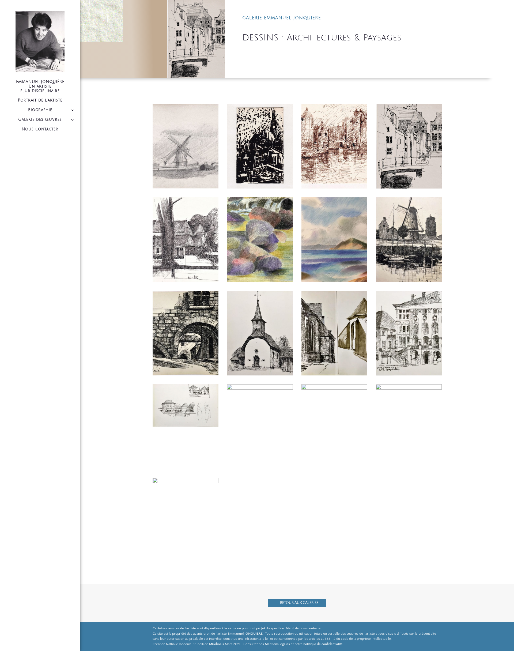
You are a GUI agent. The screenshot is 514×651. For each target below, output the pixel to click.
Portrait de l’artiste (40, 100)
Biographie (40, 110)
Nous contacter (40, 129)
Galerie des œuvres (40, 120)
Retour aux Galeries (299, 603)
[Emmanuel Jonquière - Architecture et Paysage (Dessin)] (185, 188)
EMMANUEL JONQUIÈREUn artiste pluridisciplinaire (40, 86)
